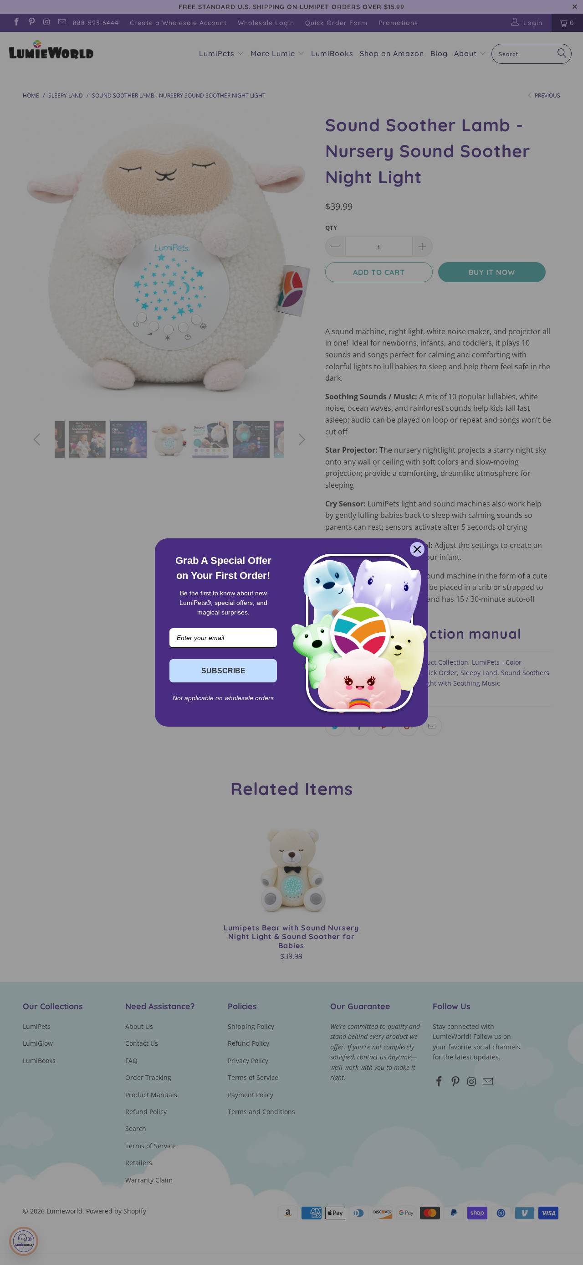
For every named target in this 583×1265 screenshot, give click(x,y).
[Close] (417, 549)
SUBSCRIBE (223, 671)
